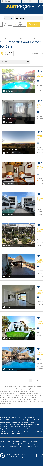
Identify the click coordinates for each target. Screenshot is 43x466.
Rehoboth (3, 446)
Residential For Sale (17, 417)
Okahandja (16, 444)
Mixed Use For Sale (28, 422)
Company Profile (15, 431)
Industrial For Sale (33, 420)
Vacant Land (34, 424)
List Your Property (25, 426)
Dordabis (17, 441)
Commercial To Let (21, 420)
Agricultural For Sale (6, 424)
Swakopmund (17, 446)
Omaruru (24, 444)
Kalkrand (33, 441)
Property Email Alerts (6, 429)
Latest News (18, 429)
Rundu (10, 446)
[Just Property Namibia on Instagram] (41, 455)
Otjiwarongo (32, 444)
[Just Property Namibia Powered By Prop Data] (2, 455)
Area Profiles (14, 426)
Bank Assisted (4, 426)
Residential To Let (30, 417)
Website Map (34, 431)
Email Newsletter (29, 429)
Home (8, 417)
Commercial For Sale (6, 420)
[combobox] (13, 62)
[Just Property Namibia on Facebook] (36, 455)
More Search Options (20, 24)
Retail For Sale (16, 422)
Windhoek (34, 446)
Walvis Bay (26, 446)
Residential (27, 39)
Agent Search (4, 431)
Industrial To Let (5, 422)
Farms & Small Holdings (21, 424)
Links (40, 431)
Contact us (25, 431)
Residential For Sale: (7, 441)
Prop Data (23, 454)
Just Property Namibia (15, 39)
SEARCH (34, 24)
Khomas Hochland (5, 444)
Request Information (7, 433)
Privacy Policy (20, 433)
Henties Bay (25, 441)
